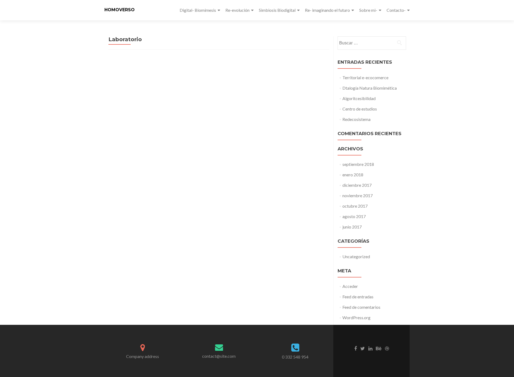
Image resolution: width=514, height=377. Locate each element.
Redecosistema (356, 119)
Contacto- (396, 10)
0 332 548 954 (295, 356)
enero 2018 (352, 174)
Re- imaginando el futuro (327, 10)
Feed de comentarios (361, 307)
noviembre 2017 (357, 195)
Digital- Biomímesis (198, 10)
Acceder (350, 286)
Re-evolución (237, 10)
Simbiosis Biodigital (277, 10)
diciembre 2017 (357, 185)
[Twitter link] (362, 348)
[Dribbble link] (387, 348)
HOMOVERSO (119, 9)
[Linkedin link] (370, 348)
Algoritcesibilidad (359, 98)
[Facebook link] (355, 348)
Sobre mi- (368, 10)
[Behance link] (378, 348)
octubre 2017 (355, 205)
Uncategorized (356, 256)
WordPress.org (356, 317)
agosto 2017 (354, 216)
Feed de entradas (357, 296)
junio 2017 (352, 226)
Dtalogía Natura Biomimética (369, 87)
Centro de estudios (359, 108)
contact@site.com (219, 356)
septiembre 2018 (358, 164)
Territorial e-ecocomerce (365, 77)
